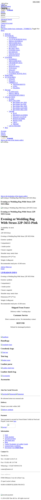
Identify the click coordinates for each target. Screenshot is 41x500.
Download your (14, 448)
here (15, 421)
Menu (2, 30)
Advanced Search (6, 19)
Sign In (3, 25)
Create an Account (6, 23)
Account (3, 131)
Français (10, 10)
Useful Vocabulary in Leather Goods (16, 444)
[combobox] (10, 17)
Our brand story (10, 440)
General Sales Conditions (13, 446)
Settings (3, 135)
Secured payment (10, 438)
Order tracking (9, 437)
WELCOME (36, 2)
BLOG (3, 27)
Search (3, 12)
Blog (6, 442)
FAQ (6, 435)
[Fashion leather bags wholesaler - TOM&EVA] (16, 29)
